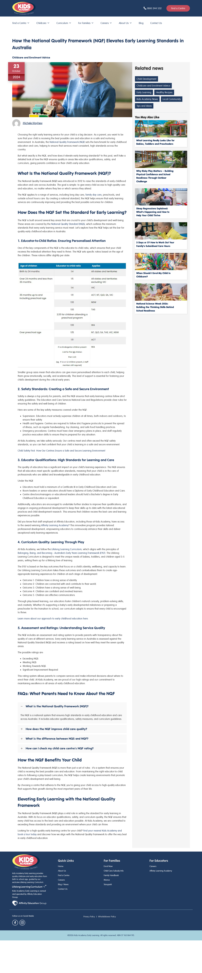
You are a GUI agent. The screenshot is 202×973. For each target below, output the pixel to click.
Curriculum (62, 23)
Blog (141, 23)
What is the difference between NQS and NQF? (57, 738)
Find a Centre (19, 23)
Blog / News (63, 884)
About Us (124, 23)
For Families (84, 23)
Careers (105, 23)
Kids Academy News (147, 99)
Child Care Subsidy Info (114, 871)
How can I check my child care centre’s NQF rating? (60, 748)
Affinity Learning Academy (161, 871)
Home (60, 866)
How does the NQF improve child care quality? (56, 729)
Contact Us (156, 23)
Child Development (146, 78)
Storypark (108, 884)
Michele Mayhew (32, 123)
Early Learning (144, 92)
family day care (93, 194)
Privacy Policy (89, 916)
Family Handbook (111, 875)
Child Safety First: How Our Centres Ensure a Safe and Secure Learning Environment (61, 450)
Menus (107, 880)
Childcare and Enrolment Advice (31, 57)
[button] (72, 706)
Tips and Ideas (144, 105)
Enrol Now (108, 866)
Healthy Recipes (164, 92)
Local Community (172, 99)
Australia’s (61, 552)
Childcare (41, 23)
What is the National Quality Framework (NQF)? (57, 706)
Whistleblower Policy (107, 916)
